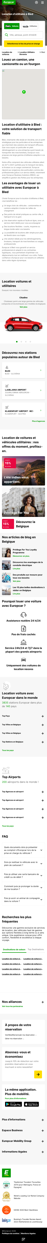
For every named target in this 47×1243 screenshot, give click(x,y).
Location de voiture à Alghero (33, 964)
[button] (24, 92)
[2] (21, 341)
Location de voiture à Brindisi (11, 964)
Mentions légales (28, 1233)
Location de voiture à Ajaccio (33, 974)
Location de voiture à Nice (33, 969)
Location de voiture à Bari (33, 959)
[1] (17, 341)
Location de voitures (7, 53)
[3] (26, 341)
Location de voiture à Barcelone (11, 959)
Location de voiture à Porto (11, 969)
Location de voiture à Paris (11, 974)
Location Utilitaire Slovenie (27, 53)
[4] (30, 341)
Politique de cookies (10, 1233)
